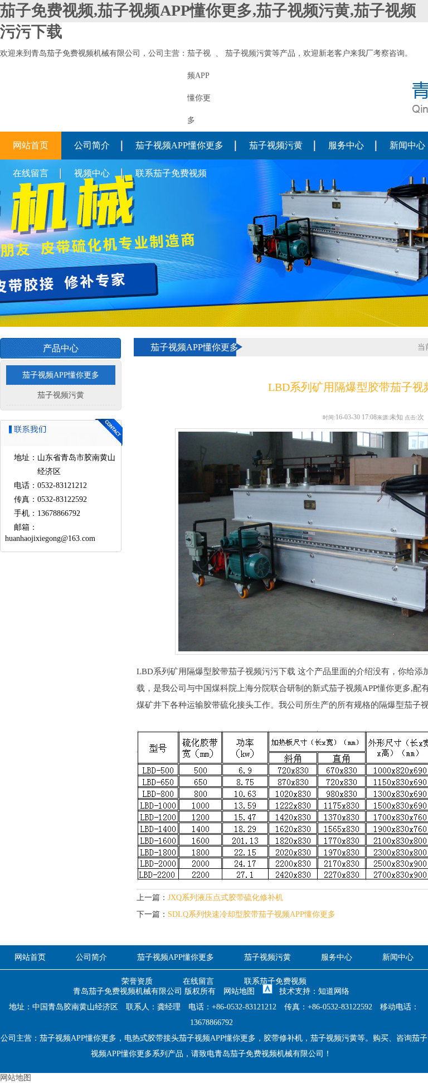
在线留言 (30, 173)
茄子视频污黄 (248, 53)
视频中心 (92, 173)
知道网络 (333, 991)
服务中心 (346, 145)
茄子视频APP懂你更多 (179, 145)
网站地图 (239, 991)
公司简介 (92, 145)
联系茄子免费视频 (171, 173)
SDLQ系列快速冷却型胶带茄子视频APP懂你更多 (251, 914)
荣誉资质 (137, 981)
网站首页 (30, 145)
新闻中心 (398, 957)
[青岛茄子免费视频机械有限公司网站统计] (267, 991)
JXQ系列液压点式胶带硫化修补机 (225, 897)
